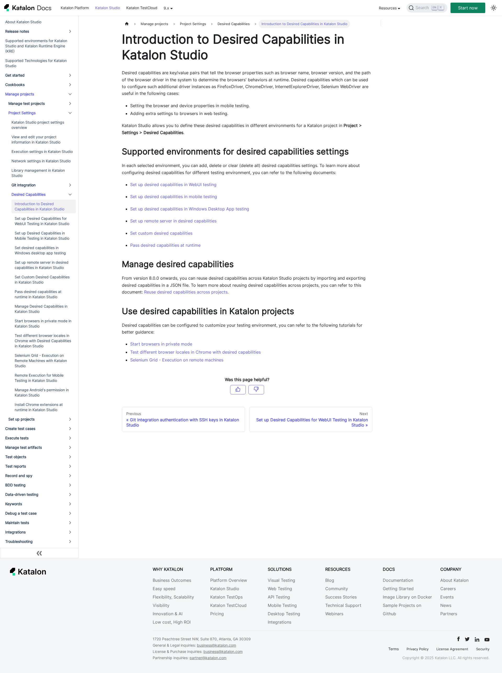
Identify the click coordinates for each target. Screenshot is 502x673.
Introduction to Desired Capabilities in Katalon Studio (39, 206)
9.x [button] (166, 8)
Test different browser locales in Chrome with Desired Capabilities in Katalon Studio (43, 340)
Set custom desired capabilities (161, 233)
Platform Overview (228, 580)
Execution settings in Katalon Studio (42, 151)
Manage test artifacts (23, 447)
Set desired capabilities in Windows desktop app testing (40, 250)
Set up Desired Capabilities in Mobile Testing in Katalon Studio (42, 235)
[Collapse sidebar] (39, 553)
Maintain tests (17, 522)
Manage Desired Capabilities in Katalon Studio (41, 309)
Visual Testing (281, 580)
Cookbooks (15, 84)
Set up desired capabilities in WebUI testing (173, 184)
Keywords (13, 504)
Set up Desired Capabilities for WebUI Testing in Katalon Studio (42, 221)
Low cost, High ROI (172, 622)
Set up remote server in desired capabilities (173, 220)
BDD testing (15, 485)
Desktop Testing (284, 613)
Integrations (15, 532)
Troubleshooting (19, 541)
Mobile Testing (282, 605)
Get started (15, 75)
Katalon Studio (107, 7)
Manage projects (19, 94)
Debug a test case (21, 513)
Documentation (398, 580)
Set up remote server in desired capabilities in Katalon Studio (42, 265)
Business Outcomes (172, 580)
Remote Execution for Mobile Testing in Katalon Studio (39, 378)
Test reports (15, 466)
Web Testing (280, 588)
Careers (448, 588)
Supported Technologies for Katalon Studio (36, 63)
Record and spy (18, 475)
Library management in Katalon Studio (38, 173)
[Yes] (238, 389)
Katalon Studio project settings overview (38, 125)
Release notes (17, 31)
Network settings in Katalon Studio (41, 161)
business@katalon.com (216, 645)
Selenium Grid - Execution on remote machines (176, 360)
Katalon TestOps (226, 597)
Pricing (217, 613)
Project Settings (22, 113)
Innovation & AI (167, 613)
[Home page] (127, 24)
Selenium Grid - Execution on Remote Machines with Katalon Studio (41, 360)
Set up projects (21, 419)
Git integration (24, 185)
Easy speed (164, 588)
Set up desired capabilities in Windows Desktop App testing (189, 208)
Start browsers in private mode (161, 344)
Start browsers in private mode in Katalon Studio (43, 323)
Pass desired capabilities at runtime (165, 245)
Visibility (161, 605)
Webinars (334, 613)
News (445, 605)
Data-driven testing (21, 494)
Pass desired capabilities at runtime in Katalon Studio (38, 294)
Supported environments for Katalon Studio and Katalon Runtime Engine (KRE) (36, 45)
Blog (329, 580)
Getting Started (398, 588)
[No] (256, 389)
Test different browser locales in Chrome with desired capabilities (195, 352)
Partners (448, 613)
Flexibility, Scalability (173, 597)
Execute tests (16, 438)
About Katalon (454, 580)
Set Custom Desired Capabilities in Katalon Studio (42, 279)
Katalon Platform (75, 7)
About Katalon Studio (23, 22)
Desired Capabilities (28, 194)
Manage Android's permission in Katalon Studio (42, 392)
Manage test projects (26, 103)
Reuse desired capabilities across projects (185, 292)
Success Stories (341, 597)
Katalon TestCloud (141, 7)
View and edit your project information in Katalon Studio (36, 139)
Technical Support (343, 605)
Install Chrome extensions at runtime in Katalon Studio (39, 407)
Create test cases (20, 428)
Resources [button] (388, 8)
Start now (468, 7)
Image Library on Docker (407, 597)
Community (336, 588)
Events (447, 597)
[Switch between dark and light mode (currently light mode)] (493, 8)
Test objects (15, 457)
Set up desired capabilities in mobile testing (173, 196)
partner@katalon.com (208, 657)
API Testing (279, 597)
